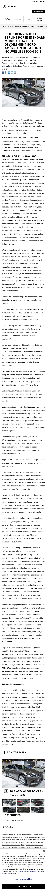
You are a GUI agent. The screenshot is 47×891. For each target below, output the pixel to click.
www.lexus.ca (7, 744)
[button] (9, 802)
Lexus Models (15, 820)
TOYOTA (18, 19)
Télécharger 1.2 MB (17, 795)
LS (22, 820)
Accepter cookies (23, 886)
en (41, 2)
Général (7, 19)
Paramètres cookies (23, 879)
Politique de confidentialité (27, 871)
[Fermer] (44, 851)
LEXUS (29, 19)
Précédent (9, 827)
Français (5, 820)
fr (44, 2)
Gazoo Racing (39, 19)
